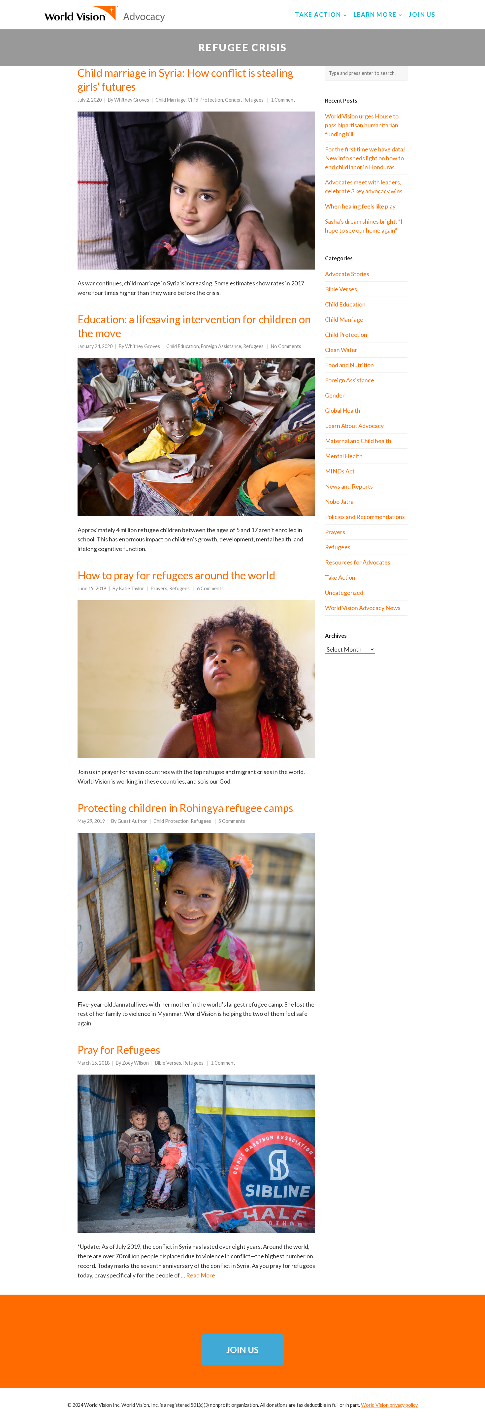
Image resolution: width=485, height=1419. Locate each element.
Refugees (253, 100)
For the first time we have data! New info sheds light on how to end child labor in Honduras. (365, 158)
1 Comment (283, 100)
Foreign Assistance (221, 346)
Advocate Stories (347, 273)
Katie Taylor (131, 588)
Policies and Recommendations (365, 516)
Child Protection (205, 100)
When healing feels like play (360, 206)
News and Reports (349, 486)
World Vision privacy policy (389, 1405)
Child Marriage (170, 100)
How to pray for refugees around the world (176, 575)
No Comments (286, 346)
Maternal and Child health (358, 440)
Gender (233, 100)
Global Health (342, 410)
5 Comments (231, 821)
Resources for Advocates (357, 562)
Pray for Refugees (119, 1049)
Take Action (340, 577)
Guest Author (132, 821)
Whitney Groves (131, 100)
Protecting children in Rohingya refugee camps (185, 807)
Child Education (182, 346)
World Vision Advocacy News (363, 607)
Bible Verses (168, 1063)
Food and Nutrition (349, 365)
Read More (200, 1275)
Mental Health (344, 456)
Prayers (158, 588)
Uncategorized (344, 592)
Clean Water (341, 349)
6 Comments (210, 588)
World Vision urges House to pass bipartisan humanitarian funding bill (362, 125)
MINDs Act (340, 471)
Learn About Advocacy (354, 425)
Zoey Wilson (135, 1063)
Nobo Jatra (339, 501)
